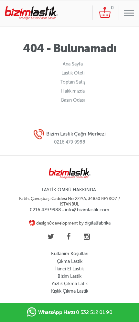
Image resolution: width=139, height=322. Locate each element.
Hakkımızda (73, 91)
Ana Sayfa (73, 64)
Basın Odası (73, 100)
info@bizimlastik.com (87, 210)
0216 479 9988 (69, 142)
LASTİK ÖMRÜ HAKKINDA (69, 190)
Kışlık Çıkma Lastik (69, 291)
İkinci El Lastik (69, 269)
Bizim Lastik (69, 276)
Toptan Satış (72, 82)
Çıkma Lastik (69, 261)
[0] (105, 12)
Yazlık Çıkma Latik (69, 284)
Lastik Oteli (72, 73)
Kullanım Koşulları (69, 254)
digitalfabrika (98, 223)
